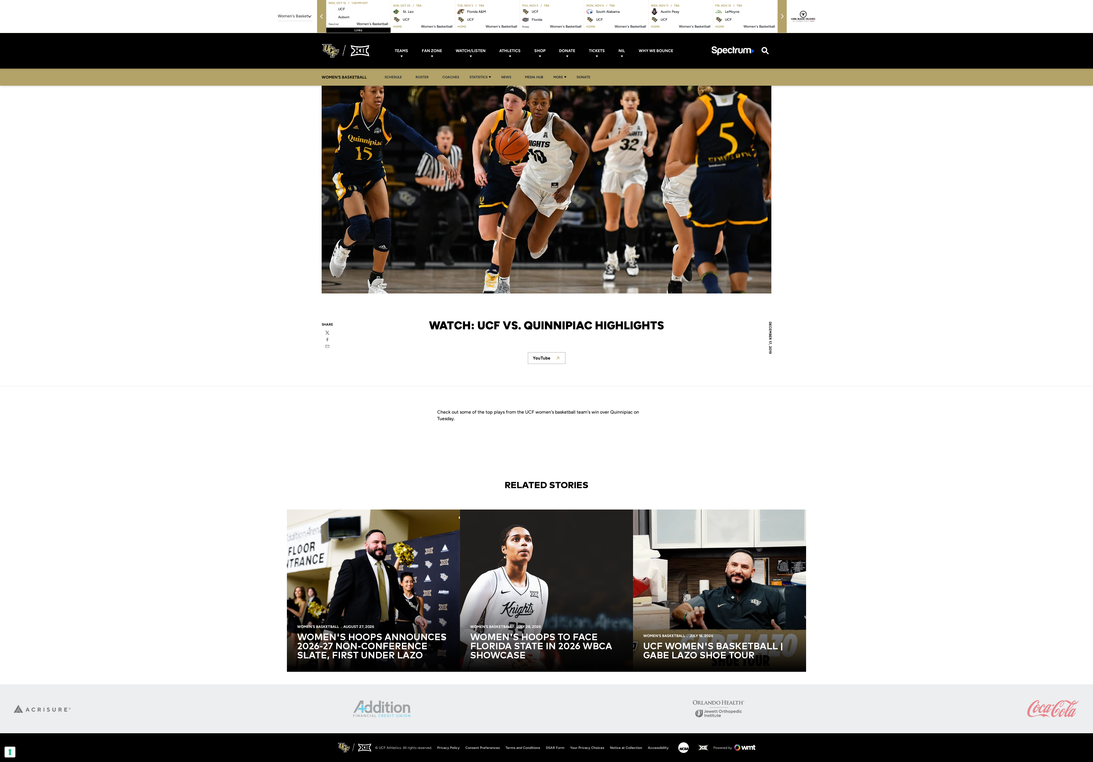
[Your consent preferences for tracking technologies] (10, 752)
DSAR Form (555, 748)
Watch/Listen (471, 50)
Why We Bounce (656, 50)
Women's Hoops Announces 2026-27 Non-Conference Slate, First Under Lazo (372, 646)
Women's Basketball (318, 627)
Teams (401, 50)
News (508, 77)
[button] (321, 16)
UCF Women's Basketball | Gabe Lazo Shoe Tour (713, 651)
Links (358, 30)
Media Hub (535, 77)
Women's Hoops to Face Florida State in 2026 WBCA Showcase (541, 646)
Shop (539, 50)
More (558, 77)
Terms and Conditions (523, 748)
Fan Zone (432, 50)
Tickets (597, 50)
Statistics (478, 77)
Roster (422, 77)
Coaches (450, 77)
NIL (622, 50)
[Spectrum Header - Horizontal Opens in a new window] (733, 50)
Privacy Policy (448, 748)
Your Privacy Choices (587, 748)
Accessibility (658, 747)
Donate (567, 50)
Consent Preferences (482, 748)
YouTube (549, 360)
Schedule (393, 77)
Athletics (510, 50)
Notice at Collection (626, 748)
